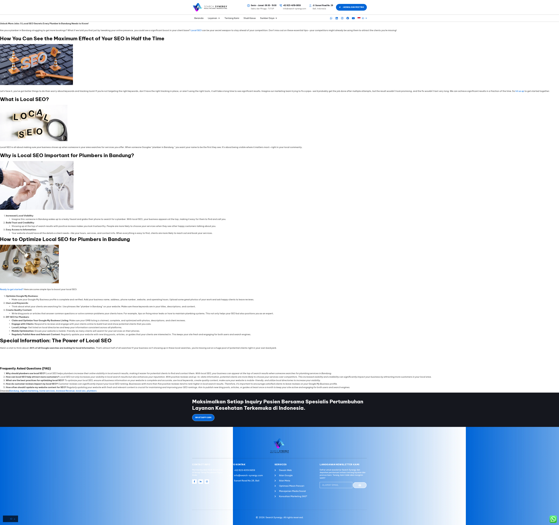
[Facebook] (347, 18)
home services (47, 390)
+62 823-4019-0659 (292, 5)
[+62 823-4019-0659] (280, 5)
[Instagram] (342, 18)
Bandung (14, 390)
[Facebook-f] (194, 481)
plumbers (92, 390)
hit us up (519, 91)
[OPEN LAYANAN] (219, 18)
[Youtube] (353, 18)
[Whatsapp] (331, 18)
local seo (81, 390)
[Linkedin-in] (200, 481)
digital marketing (29, 390)
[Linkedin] (336, 18)
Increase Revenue (65, 390)
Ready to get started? (11, 289)
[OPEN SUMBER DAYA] (276, 18)
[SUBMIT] (360, 485)
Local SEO (196, 30)
